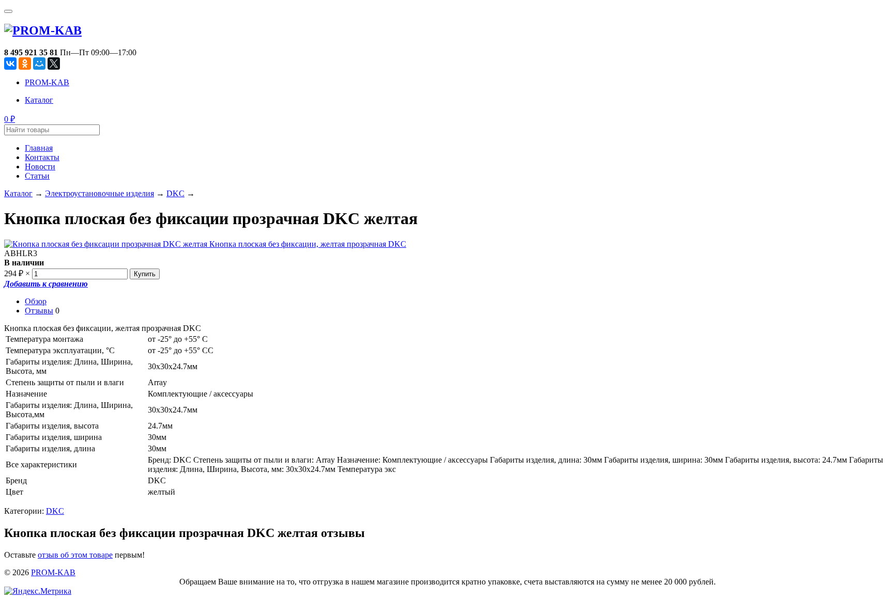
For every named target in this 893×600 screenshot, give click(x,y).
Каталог (39, 100)
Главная (39, 148)
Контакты (42, 157)
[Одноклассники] (25, 63)
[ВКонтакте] (10, 63)
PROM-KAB (47, 82)
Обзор (36, 301)
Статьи (37, 175)
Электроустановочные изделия (99, 193)
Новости (40, 166)
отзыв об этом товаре (75, 554)
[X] (54, 63)
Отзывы (39, 310)
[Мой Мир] (39, 63)
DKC (175, 193)
